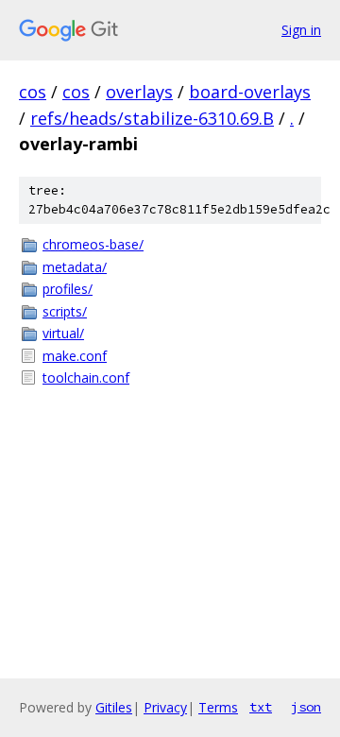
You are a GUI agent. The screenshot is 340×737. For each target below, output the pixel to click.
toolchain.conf (85, 377)
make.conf (74, 356)
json (306, 706)
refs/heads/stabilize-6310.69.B (152, 118)
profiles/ (67, 289)
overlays (139, 91)
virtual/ (63, 333)
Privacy (165, 707)
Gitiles (113, 707)
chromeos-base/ (93, 244)
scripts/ (64, 311)
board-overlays (250, 91)
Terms (218, 707)
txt (260, 706)
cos (32, 91)
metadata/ (74, 267)
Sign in (301, 30)
